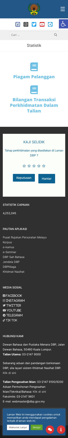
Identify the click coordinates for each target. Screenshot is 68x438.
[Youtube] (42, 24)
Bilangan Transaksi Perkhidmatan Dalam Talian (34, 105)
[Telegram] (50, 24)
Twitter (13, 305)
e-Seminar (9, 252)
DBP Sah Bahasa (13, 257)
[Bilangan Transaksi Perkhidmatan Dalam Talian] (34, 89)
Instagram (15, 300)
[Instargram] (26, 24)
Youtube (13, 310)
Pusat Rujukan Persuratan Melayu (25, 237)
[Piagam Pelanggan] (34, 66)
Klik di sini (9, 373)
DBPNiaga (9, 266)
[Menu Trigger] (62, 9)
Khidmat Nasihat (13, 271)
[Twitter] (34, 24)
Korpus (7, 242)
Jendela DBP (11, 262)
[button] (63, 23)
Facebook (13, 295)
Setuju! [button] (36, 427)
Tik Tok (11, 320)
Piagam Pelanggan (34, 77)
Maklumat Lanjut (18, 427)
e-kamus (8, 247)
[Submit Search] (55, 35)
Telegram (14, 315)
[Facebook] (18, 24)
